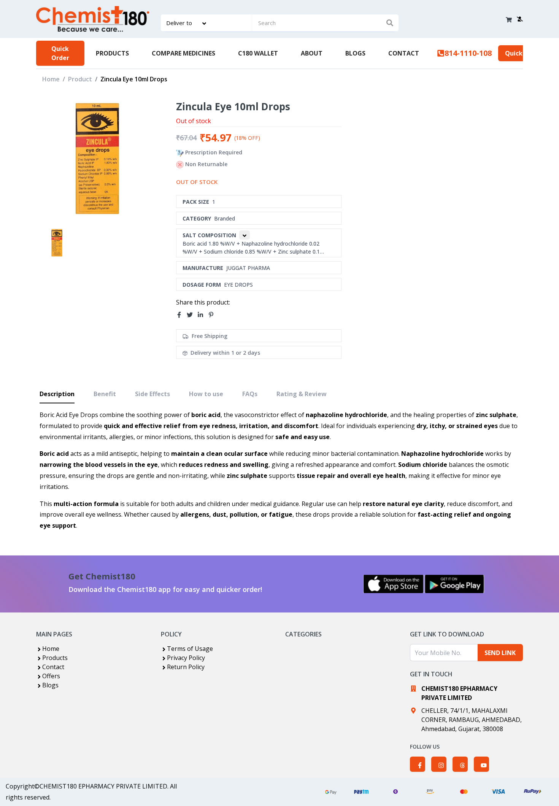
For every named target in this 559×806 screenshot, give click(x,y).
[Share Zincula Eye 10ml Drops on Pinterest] (213, 314)
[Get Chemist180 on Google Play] (454, 584)
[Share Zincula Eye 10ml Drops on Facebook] (181, 314)
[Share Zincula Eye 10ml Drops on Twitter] (192, 314)
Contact (53, 667)
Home (51, 79)
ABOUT (311, 53)
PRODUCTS (112, 53)
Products (55, 658)
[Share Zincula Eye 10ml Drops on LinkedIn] (202, 314)
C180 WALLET (258, 53)
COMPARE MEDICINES (183, 53)
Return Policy (186, 667)
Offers (51, 676)
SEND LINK (500, 653)
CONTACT (403, 53)
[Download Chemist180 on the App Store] (393, 584)
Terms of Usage (190, 648)
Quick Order (60, 53)
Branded (224, 218)
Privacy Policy (186, 658)
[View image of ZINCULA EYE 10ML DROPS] (57, 242)
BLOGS (355, 53)
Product (80, 79)
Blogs (50, 685)
